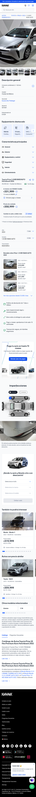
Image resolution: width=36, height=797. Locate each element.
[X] (16, 746)
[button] (29, 213)
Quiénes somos (6, 728)
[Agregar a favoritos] (33, 180)
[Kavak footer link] (7, 695)
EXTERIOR (13, 392)
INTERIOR (24, 392)
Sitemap (4, 785)
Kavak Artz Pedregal (8, 101)
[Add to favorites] (30, 514)
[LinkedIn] (21, 746)
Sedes (3, 715)
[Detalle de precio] (17, 192)
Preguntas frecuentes (16, 635)
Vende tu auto (6, 708)
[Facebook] (3, 746)
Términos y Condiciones (8, 775)
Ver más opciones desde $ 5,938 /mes (15, 296)
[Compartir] (30, 180)
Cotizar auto (18, 500)
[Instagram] (7, 746)
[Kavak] (4, 5)
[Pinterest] (29, 746)
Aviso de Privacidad (7, 771)
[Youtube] (12, 746)
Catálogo (5, 635)
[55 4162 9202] (25, 5)
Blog (3, 725)
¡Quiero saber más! (19, 775)
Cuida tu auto (6, 711)
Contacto (4, 735)
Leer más (5, 658)
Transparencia (6, 778)
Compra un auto (6, 701)
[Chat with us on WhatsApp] (32, 786)
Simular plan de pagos (18, 359)
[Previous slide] (3, 131)
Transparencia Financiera (9, 781)
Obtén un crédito (6, 704)
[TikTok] (25, 746)
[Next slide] (33, 131)
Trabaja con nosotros (8, 732)
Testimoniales (6, 722)
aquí (32, 1)
